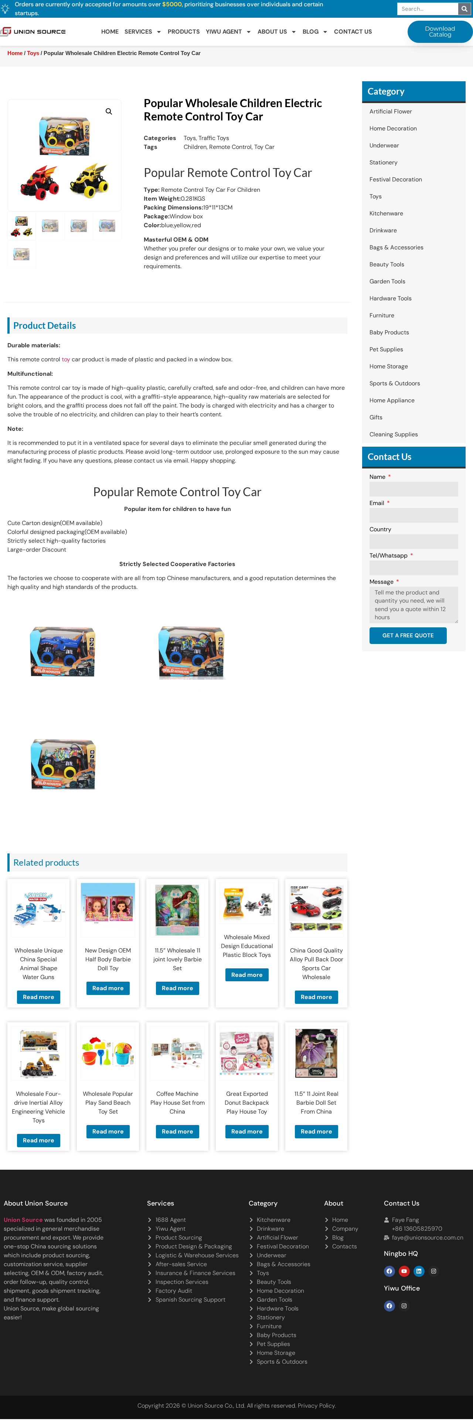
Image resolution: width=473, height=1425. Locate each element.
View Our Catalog (215, 193)
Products (184, 31)
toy (66, 359)
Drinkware (383, 230)
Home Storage (389, 366)
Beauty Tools (387, 264)
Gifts (376, 417)
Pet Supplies (386, 349)
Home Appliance (392, 400)
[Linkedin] (419, 1271)
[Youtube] (404, 1271)
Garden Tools (387, 281)
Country (380, 529)
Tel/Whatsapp (389, 556)
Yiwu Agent (224, 31)
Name (378, 477)
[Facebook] (389, 1271)
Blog (311, 31)
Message (382, 582)
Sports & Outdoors (395, 383)
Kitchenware (386, 213)
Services (138, 31)
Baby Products (389, 332)
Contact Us (353, 31)
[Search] (464, 9)
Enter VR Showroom (396, 193)
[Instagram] (433, 1271)
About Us (272, 31)
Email (378, 503)
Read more (38, 997)
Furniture (382, 315)
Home (110, 31)
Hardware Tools (391, 298)
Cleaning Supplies (394, 434)
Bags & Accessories (396, 247)
